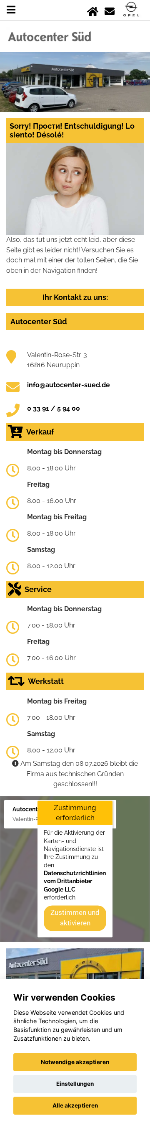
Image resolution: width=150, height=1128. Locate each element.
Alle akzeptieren (75, 1105)
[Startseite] (92, 10)
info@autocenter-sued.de (68, 385)
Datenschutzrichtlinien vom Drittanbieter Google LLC (75, 881)
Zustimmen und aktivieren (75, 917)
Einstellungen (75, 1083)
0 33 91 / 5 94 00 (53, 408)
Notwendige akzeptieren (75, 1062)
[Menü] (11, 9)
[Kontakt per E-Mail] (110, 10)
